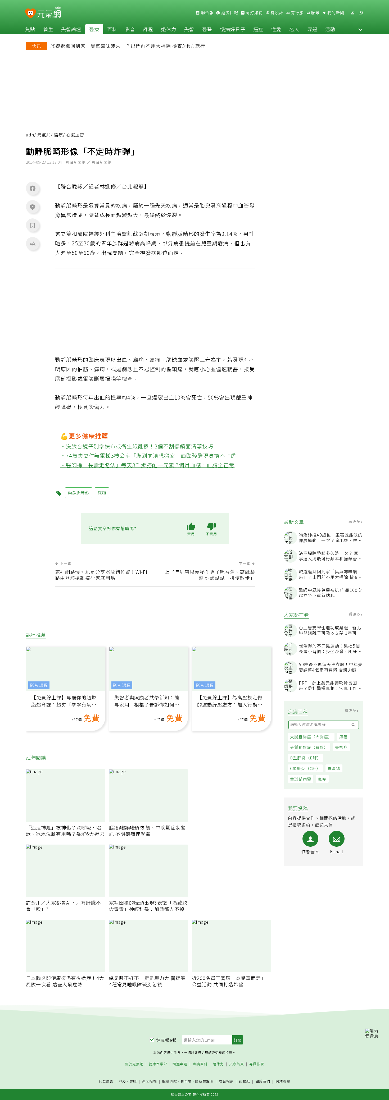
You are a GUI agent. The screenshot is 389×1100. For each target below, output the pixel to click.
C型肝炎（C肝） (305, 768)
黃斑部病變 (300, 779)
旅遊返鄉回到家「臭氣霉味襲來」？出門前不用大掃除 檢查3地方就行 (127, 45)
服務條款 (169, 1081)
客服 (133, 1081)
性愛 (276, 29)
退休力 (168, 29)
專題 (312, 29)
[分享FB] (32, 188)
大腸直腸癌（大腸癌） (311, 736)
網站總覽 (282, 1081)
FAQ (122, 1081)
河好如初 (254, 12)
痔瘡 (343, 736)
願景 (315, 12)
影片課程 (39, 685)
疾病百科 (200, 1064)
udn (30, 135)
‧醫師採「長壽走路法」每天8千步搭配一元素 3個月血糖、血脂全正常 (147, 465)
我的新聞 (335, 12)
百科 (112, 29)
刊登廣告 (106, 1081)
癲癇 (102, 492)
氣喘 (322, 779)
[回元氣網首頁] (49, 13)
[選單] (361, 13)
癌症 (258, 29)
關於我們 (262, 1081)
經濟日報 (229, 12)
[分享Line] (32, 206)
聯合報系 (226, 1081)
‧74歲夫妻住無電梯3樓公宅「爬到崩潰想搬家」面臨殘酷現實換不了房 (148, 455)
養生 (48, 29)
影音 (130, 29)
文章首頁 (236, 1064)
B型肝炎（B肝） (305, 757)
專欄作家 (256, 1064)
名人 (294, 29)
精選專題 (180, 1064)
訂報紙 (244, 1081)
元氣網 (44, 135)
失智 (189, 29)
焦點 (30, 29)
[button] (360, 29)
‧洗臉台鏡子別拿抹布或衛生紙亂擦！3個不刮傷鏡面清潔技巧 (137, 446)
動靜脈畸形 (78, 492)
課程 (148, 29)
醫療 (94, 29)
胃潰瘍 (334, 768)
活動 (330, 29)
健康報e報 (166, 1040)
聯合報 (207, 12)
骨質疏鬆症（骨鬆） (309, 747)
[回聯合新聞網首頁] (30, 13)
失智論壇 (71, 29)
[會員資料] (352, 13)
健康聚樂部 (158, 1064)
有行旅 (297, 12)
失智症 (341, 747)
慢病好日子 (232, 29)
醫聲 (207, 29)
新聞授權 (149, 1081)
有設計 (276, 12)
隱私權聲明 (204, 1081)
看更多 (355, 521)
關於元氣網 (134, 1064)
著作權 (186, 1081)
